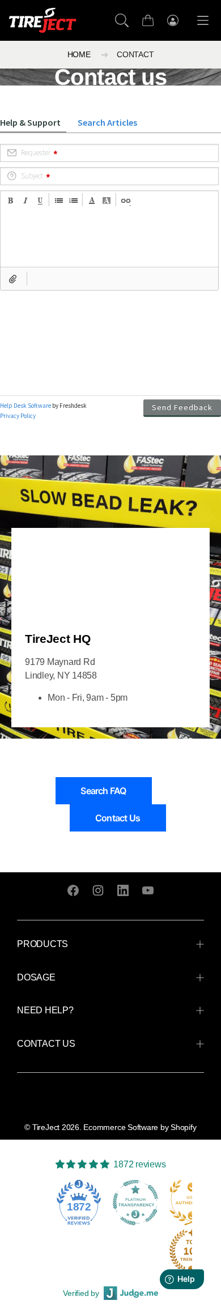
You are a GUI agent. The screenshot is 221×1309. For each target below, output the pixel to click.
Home (79, 54)
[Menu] (202, 20)
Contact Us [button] (117, 818)
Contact (135, 54)
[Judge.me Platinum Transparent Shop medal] (135, 1202)
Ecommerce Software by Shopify (139, 1127)
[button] (121, 20)
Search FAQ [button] (103, 790)
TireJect (46, 1127)
